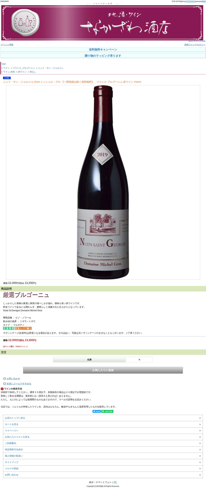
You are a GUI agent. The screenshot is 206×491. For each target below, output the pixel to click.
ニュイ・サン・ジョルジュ (50, 68)
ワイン (6, 68)
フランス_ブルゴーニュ (24, 68)
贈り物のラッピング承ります (103, 55)
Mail (204, 1)
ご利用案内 (10, 443)
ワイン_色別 (9, 72)
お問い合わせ (13, 378)
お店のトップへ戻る (15, 418)
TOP (3, 64)
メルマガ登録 (11, 468)
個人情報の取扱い (14, 456)
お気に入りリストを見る (17, 437)
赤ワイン (22, 72)
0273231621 (190, 1)
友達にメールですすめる (19, 383)
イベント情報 (7, 45)
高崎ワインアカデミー (194, 45)
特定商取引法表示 (14, 449)
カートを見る (11, 424)
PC (115, 482)
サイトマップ (11, 462)
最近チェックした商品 (196, 41)
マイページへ (11, 430)
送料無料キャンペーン (103, 49)
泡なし (33, 72)
